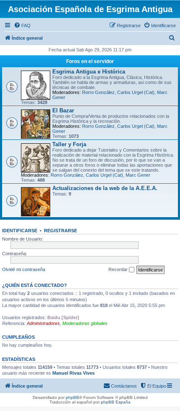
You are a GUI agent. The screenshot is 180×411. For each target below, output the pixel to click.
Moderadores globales (85, 323)
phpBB (72, 397)
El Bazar (63, 110)
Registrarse (60, 230)
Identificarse (19, 230)
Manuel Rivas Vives (73, 372)
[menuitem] (22, 25)
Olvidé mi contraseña (23, 269)
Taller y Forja (69, 144)
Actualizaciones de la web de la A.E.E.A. (104, 188)
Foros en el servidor (90, 61)
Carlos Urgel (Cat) (135, 92)
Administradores (43, 323)
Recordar (118, 269)
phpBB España (116, 402)
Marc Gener (138, 175)
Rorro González (98, 92)
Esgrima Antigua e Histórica (88, 71)
